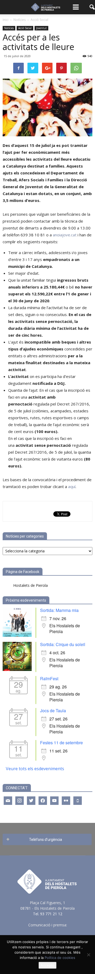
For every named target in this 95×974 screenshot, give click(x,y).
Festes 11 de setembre (61, 742)
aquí (71, 486)
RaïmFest (49, 678)
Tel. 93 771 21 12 (47, 913)
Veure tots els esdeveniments (35, 769)
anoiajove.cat (65, 234)
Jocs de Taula (53, 710)
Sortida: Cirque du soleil (62, 644)
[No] (88, 954)
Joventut (41, 28)
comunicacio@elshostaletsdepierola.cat (47, 930)
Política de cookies (60, 957)
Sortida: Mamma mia (59, 610)
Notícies (9, 28)
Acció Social (25, 28)
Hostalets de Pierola (30, 585)
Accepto (47, 965)
